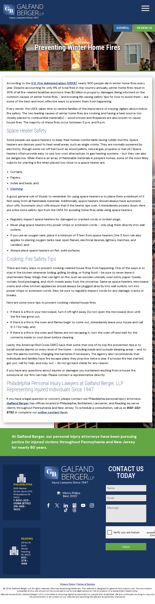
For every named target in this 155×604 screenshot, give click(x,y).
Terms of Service (86, 584)
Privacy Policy (67, 584)
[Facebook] (48, 506)
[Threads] (74, 511)
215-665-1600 (19, 508)
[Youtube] (83, 506)
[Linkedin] (66, 506)
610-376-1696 (24, 560)
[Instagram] (92, 506)
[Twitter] (57, 506)
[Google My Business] (74, 506)
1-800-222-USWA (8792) (22, 502)
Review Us (144, 28)
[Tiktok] (66, 511)
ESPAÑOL (123, 28)
